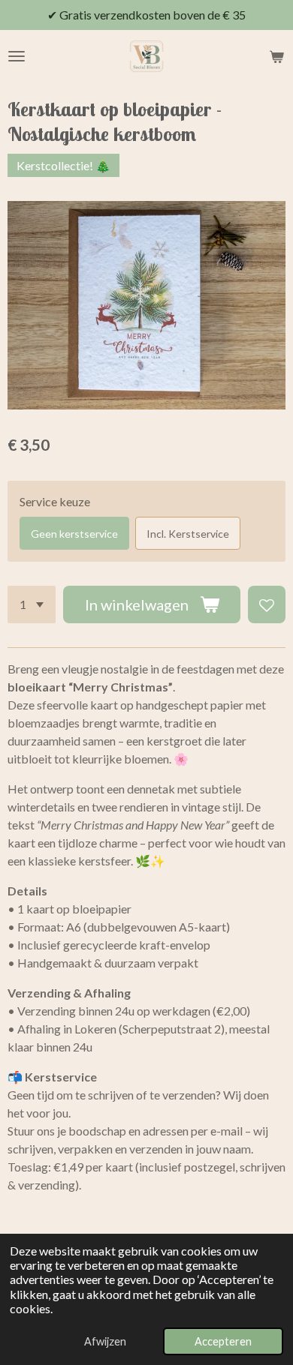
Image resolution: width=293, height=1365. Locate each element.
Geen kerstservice (74, 533)
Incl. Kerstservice (187, 533)
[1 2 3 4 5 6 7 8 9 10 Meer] (32, 604)
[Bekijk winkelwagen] (276, 56)
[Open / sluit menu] (16, 56)
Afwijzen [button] (105, 1341)
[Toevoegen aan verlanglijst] (266, 604)
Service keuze (55, 501)
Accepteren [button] (223, 1341)
